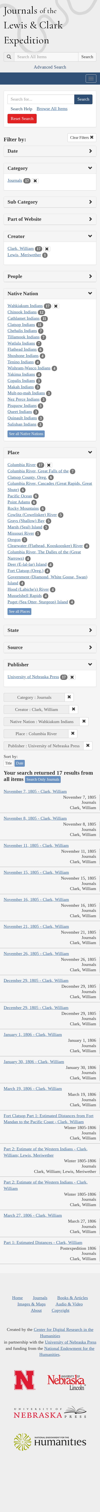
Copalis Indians (21, 380)
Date (19, 763)
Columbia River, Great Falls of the (38, 471)
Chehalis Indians (22, 330)
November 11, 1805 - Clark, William (36, 845)
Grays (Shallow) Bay (26, 520)
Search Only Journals (42, 779)
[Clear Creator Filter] (46, 249)
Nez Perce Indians (24, 399)
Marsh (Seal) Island (25, 527)
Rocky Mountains (23, 508)
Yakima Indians (21, 374)
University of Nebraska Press (33, 676)
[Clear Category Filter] (35, 180)
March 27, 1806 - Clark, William (33, 1215)
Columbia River (22, 464)
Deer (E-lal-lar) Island (27, 564)
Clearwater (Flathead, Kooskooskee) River (45, 545)
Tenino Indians (21, 361)
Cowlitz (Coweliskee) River (32, 514)
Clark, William (21, 248)
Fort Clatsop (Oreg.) (25, 570)
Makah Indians (21, 386)
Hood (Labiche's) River (28, 589)
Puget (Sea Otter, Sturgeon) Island (38, 601)
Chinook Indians (22, 312)
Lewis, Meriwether (24, 254)
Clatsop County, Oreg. (27, 477)
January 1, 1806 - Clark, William (33, 1034)
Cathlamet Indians (24, 318)
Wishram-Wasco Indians (29, 368)
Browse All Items (52, 108)
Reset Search (22, 118)
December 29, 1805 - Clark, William (36, 980)
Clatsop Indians (21, 324)
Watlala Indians (21, 343)
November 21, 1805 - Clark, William (36, 926)
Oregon (14, 539)
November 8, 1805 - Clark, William (35, 818)
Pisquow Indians (22, 405)
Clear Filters (80, 137)
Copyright (60, 1310)
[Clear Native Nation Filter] (55, 306)
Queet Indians (20, 411)
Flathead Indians (22, 349)
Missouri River (21, 533)
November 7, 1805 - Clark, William (35, 791)
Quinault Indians (22, 417)
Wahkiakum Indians (25, 305)
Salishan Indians (22, 424)
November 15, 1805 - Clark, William (36, 872)
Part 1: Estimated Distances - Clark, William (43, 1242)
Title (8, 763)
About (36, 1310)
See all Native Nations (26, 434)
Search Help (21, 108)
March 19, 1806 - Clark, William (33, 1088)
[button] (69, 697)
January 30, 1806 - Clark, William (34, 1061)
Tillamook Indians (24, 336)
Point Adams (19, 502)
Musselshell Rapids (25, 595)
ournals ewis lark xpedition (33, 25)
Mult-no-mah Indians (26, 392)
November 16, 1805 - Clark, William (36, 899)
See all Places (19, 611)
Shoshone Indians (23, 355)
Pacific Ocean (20, 495)
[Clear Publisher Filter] (72, 677)
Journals (15, 180)
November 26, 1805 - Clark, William (36, 953)
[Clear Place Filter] (48, 465)
